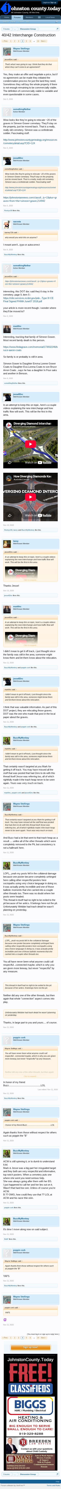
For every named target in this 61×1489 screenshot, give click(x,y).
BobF (6, 1239)
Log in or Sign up (49, 2)
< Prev (5, 41)
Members (29, 17)
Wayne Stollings (21, 48)
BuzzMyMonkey (10, 254)
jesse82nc (18, 158)
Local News (50, 17)
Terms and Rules (53, 1485)
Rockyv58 (8, 210)
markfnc (17, 326)
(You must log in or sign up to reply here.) (43, 1334)
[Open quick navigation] (57, 29)
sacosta (17, 221)
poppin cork (25, 668)
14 (38, 41)
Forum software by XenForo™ (13, 1485)
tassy (15, 530)
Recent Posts (24, 21)
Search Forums (9, 21)
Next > (43, 41)
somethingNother (22, 109)
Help (57, 1482)
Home (6, 17)
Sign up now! (30, 1347)
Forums (17, 17)
